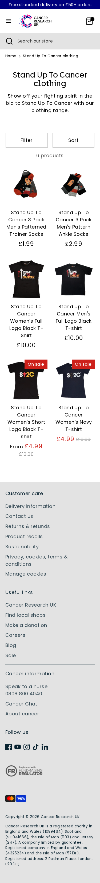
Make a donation (26, 625)
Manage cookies (25, 573)
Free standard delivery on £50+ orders (50, 5)
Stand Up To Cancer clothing (50, 56)
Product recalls (24, 536)
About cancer (22, 713)
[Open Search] (9, 41)
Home (11, 56)
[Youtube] (17, 747)
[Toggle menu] (8, 21)
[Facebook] (8, 747)
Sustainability (22, 546)
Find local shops (25, 615)
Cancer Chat (21, 703)
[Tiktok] (36, 747)
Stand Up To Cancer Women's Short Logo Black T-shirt (26, 422)
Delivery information (30, 506)
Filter (27, 140)
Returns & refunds (27, 526)
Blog (10, 645)
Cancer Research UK (30, 604)
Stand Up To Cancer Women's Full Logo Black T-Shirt (26, 321)
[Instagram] (26, 747)
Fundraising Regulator (24, 775)
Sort (73, 140)
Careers (15, 635)
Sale (10, 655)
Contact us (19, 516)
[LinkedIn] (45, 747)
